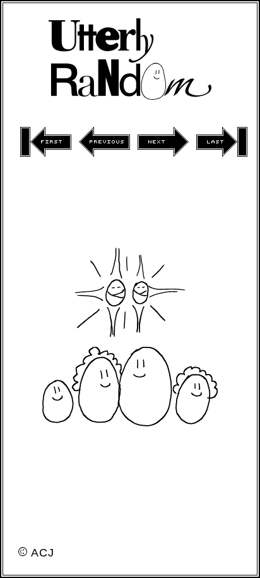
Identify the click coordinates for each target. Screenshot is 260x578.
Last (221, 142)
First (45, 142)
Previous (104, 142)
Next (163, 142)
